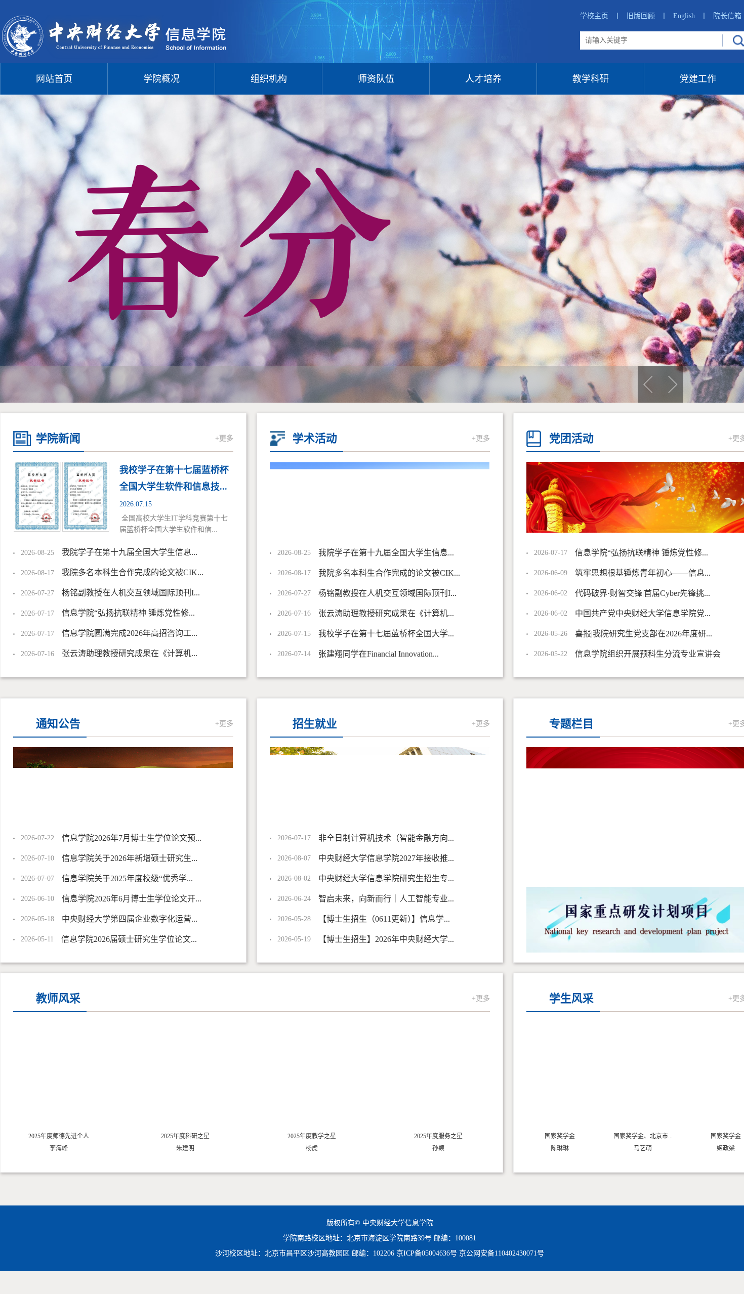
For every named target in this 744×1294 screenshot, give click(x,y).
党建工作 (698, 79)
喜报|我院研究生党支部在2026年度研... (643, 633)
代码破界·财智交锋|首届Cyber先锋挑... (642, 593)
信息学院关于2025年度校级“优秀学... (127, 878)
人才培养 (483, 79)
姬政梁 (708, 1148)
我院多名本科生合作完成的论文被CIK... (132, 572)
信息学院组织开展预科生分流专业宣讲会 (648, 654)
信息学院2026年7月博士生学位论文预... (131, 838)
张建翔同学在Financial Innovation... (378, 654)
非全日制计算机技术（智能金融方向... (386, 838)
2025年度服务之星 (438, 1136)
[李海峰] (58, 1078)
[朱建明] (185, 1078)
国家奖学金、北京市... (625, 1136)
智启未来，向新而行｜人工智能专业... (386, 898)
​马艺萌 (625, 1148)
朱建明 (185, 1148)
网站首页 (54, 79)
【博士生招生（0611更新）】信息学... (384, 919)
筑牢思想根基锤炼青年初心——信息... (643, 573)
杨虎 (312, 1148)
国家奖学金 (542, 1136)
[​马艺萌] (625, 1078)
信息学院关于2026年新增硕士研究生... (129, 858)
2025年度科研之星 (185, 1136)
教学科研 (590, 79)
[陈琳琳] (542, 1078)
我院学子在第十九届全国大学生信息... (129, 552)
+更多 (224, 438)
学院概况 (161, 79)
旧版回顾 (647, 16)
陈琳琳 (542, 1148)
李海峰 (59, 1148)
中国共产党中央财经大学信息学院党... (643, 613)
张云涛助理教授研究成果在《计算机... (129, 653)
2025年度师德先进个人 (58, 1136)
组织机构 (269, 79)
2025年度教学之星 (311, 1136)
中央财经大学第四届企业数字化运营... (129, 919)
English (690, 16)
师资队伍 (376, 79)
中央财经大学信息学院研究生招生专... (386, 878)
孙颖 (438, 1148)
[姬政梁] (708, 1078)
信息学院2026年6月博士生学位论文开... (131, 898)
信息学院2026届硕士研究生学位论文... (129, 939)
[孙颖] (438, 1078)
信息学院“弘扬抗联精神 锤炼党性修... (128, 613)
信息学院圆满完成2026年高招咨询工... (129, 633)
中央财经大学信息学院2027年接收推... (386, 858)
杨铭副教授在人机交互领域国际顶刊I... (131, 592)
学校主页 (600, 16)
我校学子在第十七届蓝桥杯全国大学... (386, 633)
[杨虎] (311, 1078)
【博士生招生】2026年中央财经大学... (386, 939)
